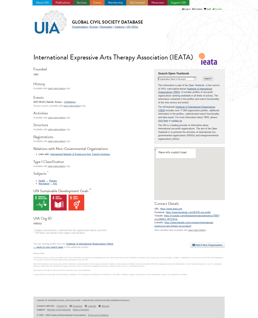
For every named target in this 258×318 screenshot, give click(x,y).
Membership (115, 2)
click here (163, 120)
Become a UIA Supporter (59, 309)
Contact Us (62, 306)
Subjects (120, 26)
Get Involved (137, 2)
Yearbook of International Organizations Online (89, 244)
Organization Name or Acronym (172, 79)
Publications (63, 2)
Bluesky (105, 306)
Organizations (80, 26)
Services (82, 2)
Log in (188, 9)
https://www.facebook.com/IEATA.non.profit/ (188, 212)
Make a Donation (81, 309)
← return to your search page (48, 247)
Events (97, 2)
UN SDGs (132, 26)
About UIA (42, 2)
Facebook (77, 306)
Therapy (53, 181)
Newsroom (157, 2)
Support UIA (178, 2)
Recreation (44, 183)
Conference (70, 102)
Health (42, 181)
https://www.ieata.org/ (171, 208)
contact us (176, 120)
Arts (55, 183)
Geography (106, 26)
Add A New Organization (208, 245)
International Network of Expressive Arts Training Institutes (80, 154)
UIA (46, 20)
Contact (198, 9)
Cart (208, 9)
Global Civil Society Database (107, 22)
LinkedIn (92, 306)
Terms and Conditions (98, 315)
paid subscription (197, 230)
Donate (218, 9)
